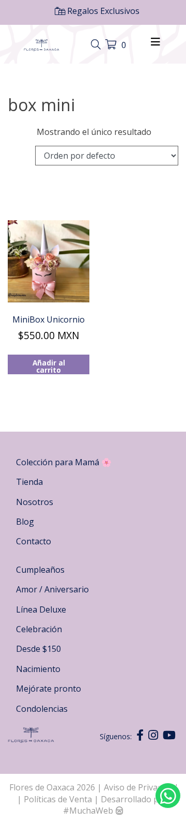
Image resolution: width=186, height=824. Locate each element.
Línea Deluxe (41, 609)
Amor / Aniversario (52, 589)
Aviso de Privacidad (140, 787)
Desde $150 (38, 648)
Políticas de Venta (58, 799)
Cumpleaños (40, 569)
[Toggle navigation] (97, 45)
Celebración (39, 629)
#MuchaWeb (88, 810)
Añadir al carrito (49, 366)
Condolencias (42, 708)
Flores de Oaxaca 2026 (52, 787)
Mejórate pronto (48, 688)
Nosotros (34, 502)
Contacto (33, 541)
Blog (25, 521)
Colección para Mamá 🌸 (64, 462)
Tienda (29, 481)
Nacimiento (38, 669)
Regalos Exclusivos (102, 11)
